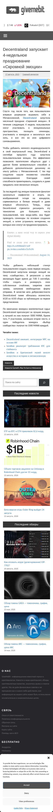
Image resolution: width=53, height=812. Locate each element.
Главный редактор (30, 74)
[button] (48, 757)
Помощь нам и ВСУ (10, 733)
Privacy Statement (31, 808)
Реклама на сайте (9, 726)
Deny (26, 793)
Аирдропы (6, 747)
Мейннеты (6, 751)
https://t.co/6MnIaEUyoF (18, 245)
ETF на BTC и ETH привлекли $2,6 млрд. (24, 431)
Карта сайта (7, 730)
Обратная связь (8, 723)
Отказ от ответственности (13, 715)
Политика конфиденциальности (16, 719)
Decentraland (30, 118)
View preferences (26, 801)
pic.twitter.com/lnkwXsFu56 (20, 249)
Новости (8, 363)
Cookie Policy (18, 808)
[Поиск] (44, 382)
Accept (27, 785)
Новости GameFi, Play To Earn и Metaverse (23, 368)
